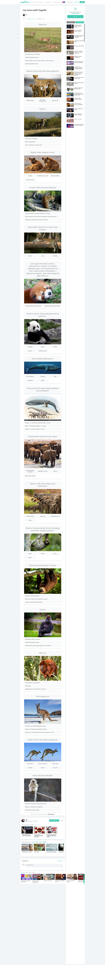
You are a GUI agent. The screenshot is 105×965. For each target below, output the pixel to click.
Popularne (34, 2)
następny (80, 22)
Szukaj (70, 2)
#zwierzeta (44, 842)
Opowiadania (57, 2)
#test (40, 842)
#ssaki (37, 842)
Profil (62, 820)
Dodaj (82, 2)
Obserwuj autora (55, 820)
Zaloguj (76, 2)
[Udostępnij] (17, 37)
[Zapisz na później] (43, 19)
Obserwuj (31, 18)
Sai (26, 14)
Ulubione (40, 18)
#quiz (33, 842)
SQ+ (64, 2)
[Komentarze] (17, 33)
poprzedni (71, 22)
